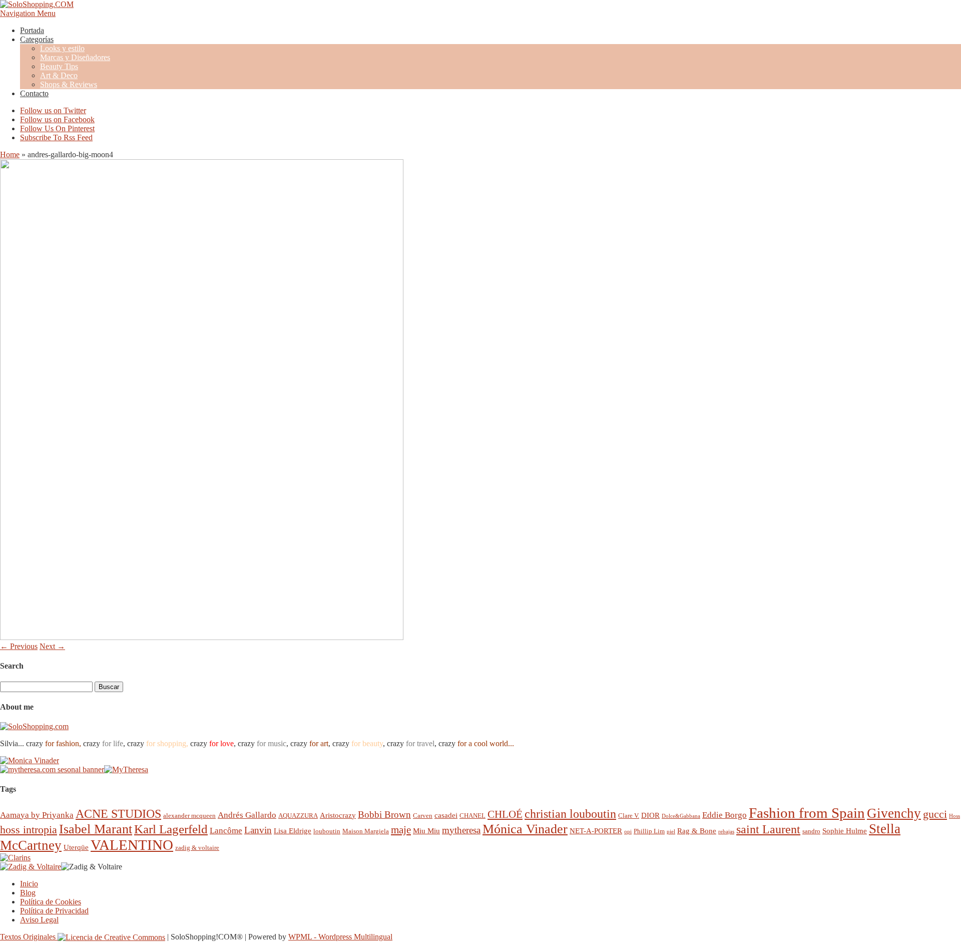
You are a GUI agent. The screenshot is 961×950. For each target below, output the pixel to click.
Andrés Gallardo (247, 815)
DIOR (650, 815)
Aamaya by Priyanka (37, 815)
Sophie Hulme (844, 830)
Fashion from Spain (807, 813)
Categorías (37, 39)
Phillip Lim (649, 831)
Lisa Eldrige (292, 830)
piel (671, 831)
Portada (32, 30)
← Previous (19, 646)
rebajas (726, 831)
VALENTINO (132, 845)
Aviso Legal (39, 919)
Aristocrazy (338, 815)
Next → (52, 646)
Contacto (34, 93)
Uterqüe (76, 847)
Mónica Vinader (525, 829)
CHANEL (472, 815)
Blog (28, 892)
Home (10, 154)
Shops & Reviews (68, 84)
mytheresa (461, 830)
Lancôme (226, 830)
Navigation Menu (28, 13)
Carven (422, 815)
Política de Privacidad (54, 910)
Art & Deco (59, 75)
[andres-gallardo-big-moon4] (201, 637)
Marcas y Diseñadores (75, 57)
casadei (445, 815)
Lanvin (258, 830)
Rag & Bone (696, 830)
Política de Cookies (50, 901)
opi (628, 831)
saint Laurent (768, 829)
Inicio (29, 883)
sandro (811, 831)
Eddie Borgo (724, 815)
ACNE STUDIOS (118, 813)
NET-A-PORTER (596, 830)
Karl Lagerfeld (171, 829)
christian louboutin (570, 813)
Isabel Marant (95, 829)
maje (401, 829)
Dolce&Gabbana (681, 816)
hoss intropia (28, 829)
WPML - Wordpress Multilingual (340, 936)
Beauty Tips (59, 66)
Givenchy (894, 813)
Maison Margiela (365, 831)
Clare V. (628, 815)
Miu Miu (426, 830)
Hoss (954, 816)
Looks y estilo (62, 48)
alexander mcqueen (189, 815)
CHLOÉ (505, 814)
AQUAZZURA (298, 815)
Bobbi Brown (384, 814)
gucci (935, 814)
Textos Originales (29, 936)
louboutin (326, 831)
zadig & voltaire (197, 847)
